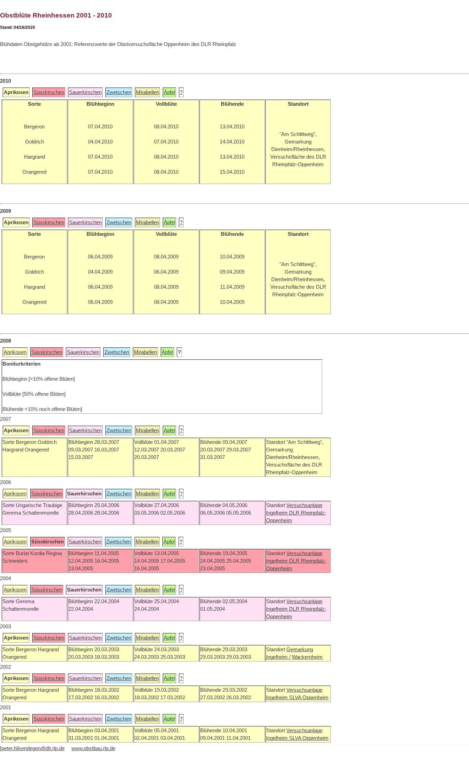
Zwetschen (118, 92)
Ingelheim (277, 513)
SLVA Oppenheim (309, 697)
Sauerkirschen (85, 92)
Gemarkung (299, 649)
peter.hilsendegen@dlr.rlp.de (33, 748)
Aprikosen (15, 352)
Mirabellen (147, 92)
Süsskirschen (48, 92)
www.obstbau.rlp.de (93, 748)
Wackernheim (307, 657)
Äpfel (169, 92)
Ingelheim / (278, 657)
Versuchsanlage (304, 505)
